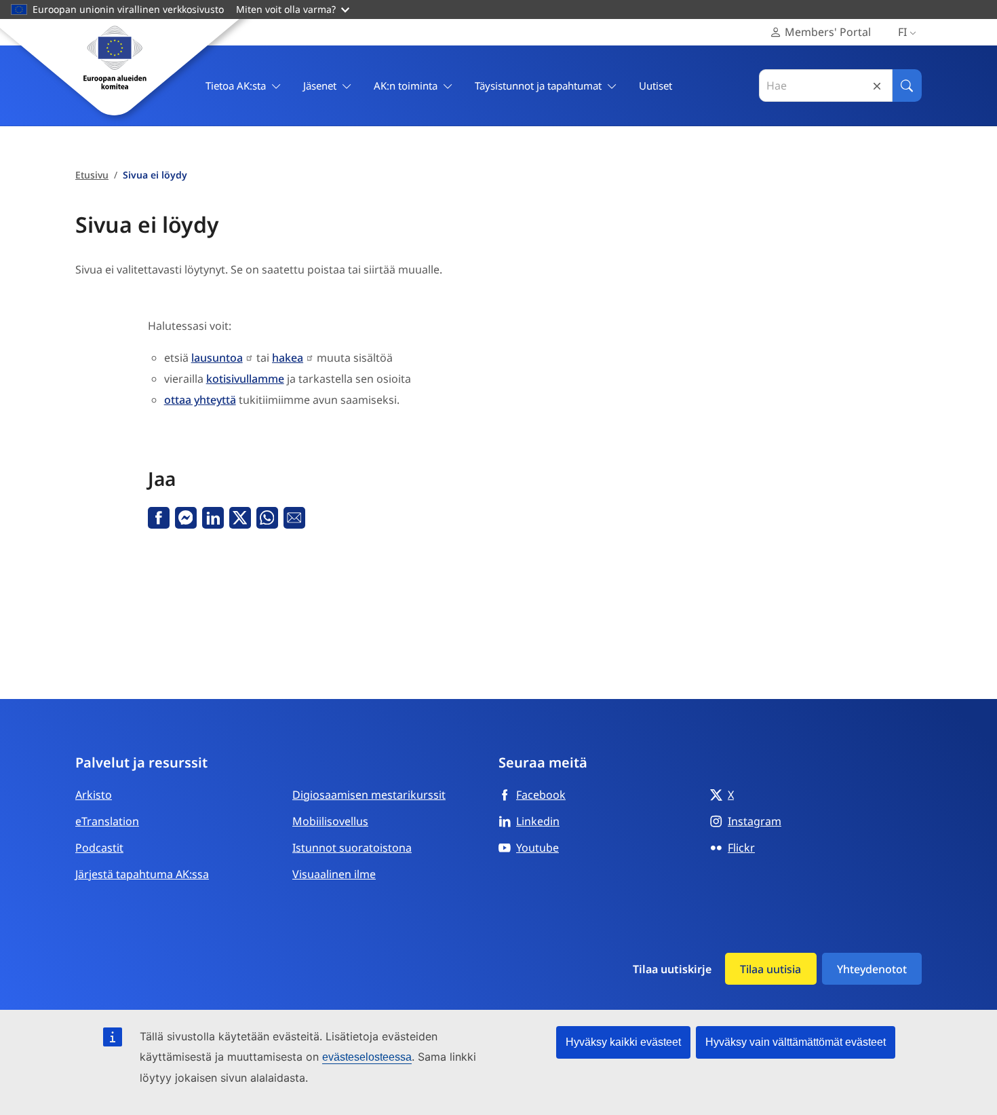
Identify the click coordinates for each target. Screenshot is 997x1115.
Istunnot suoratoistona (352, 847)
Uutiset (655, 85)
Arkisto (93, 794)
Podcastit (99, 847)
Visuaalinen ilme (334, 874)
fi (902, 31)
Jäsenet (319, 85)
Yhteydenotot (872, 969)
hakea (287, 357)
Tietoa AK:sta (236, 85)
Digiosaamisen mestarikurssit (369, 794)
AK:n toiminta (405, 85)
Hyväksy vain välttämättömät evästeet (795, 1042)
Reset (877, 86)
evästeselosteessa (367, 1057)
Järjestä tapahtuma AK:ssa (142, 874)
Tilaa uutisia (770, 969)
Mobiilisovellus (330, 821)
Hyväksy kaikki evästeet (623, 1042)
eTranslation (107, 821)
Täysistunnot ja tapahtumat (538, 85)
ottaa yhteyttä (200, 399)
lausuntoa (217, 357)
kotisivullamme (245, 378)
